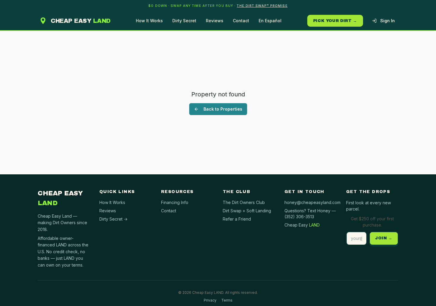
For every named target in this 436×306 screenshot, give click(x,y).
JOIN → (383, 238)
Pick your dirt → (335, 21)
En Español (270, 20)
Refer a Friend (237, 218)
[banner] (218, 5)
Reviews (214, 20)
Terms (227, 300)
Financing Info (174, 202)
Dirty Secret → (113, 218)
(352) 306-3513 (299, 216)
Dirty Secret (184, 20)
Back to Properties (222, 108)
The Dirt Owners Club (244, 202)
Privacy (210, 300)
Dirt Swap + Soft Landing (247, 210)
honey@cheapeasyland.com (312, 202)
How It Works (149, 20)
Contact (241, 20)
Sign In (387, 20)
